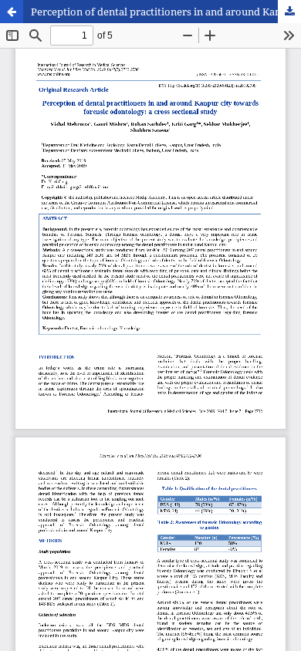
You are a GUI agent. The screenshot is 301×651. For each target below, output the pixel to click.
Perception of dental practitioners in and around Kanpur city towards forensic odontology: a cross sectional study (166, 12)
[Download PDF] (289, 11)
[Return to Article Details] (11, 11)
